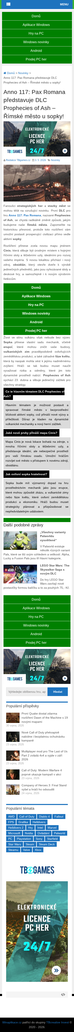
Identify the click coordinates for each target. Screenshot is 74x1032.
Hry (30, 827)
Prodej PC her (36, 59)
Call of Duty (26, 816)
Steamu (13, 849)
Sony (39, 838)
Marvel (52, 827)
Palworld (59, 833)
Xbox (38, 849)
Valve (26, 849)
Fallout (58, 816)
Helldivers (39, 822)
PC (10, 838)
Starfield (52, 838)
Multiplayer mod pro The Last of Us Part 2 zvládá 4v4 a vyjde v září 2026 (44, 755)
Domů (36, 16)
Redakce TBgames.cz (18, 160)
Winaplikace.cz (12, 1022)
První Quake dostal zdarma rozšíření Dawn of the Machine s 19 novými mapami (45, 717)
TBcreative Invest (57, 1022)
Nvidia (29, 833)
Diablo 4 (44, 816)
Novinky (55, 160)
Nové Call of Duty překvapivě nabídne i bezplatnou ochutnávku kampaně (43, 736)
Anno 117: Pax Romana (25, 215)
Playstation (24, 838)
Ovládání (43, 833)
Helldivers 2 (15, 827)
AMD (11, 816)
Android (36, 50)
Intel (40, 827)
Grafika (23, 822)
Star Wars (14, 844)
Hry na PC (36, 33)
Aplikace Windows (36, 25)
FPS (11, 822)
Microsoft (14, 833)
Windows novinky (36, 42)
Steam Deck (47, 844)
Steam (30, 844)
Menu (64, 4)
